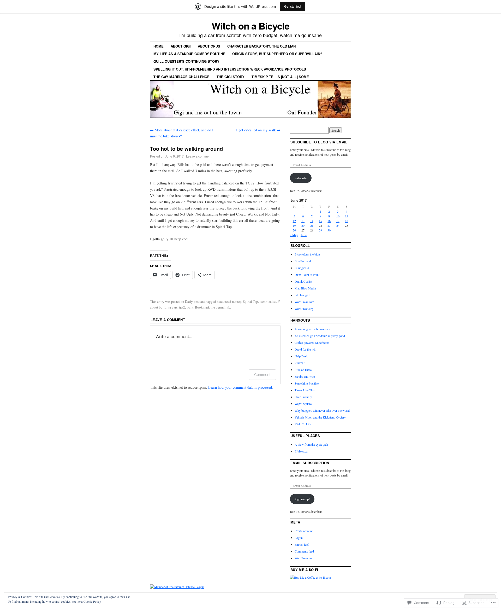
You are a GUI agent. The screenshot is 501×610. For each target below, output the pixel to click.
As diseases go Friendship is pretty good (320, 336)
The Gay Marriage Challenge (181, 76)
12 (294, 221)
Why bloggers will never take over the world (322, 410)
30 (329, 230)
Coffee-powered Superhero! (312, 342)
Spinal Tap (250, 301)
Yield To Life (303, 424)
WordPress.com (304, 302)
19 (294, 225)
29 (320, 230)
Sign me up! (302, 499)
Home (158, 46)
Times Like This (305, 390)
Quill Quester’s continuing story (186, 61)
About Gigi (181, 46)
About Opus (209, 46)
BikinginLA (302, 268)
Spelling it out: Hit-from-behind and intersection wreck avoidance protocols (229, 69)
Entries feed (302, 544)
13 (303, 221)
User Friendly (303, 397)
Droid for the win (305, 349)
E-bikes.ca (301, 451)
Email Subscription (309, 462)
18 (346, 221)
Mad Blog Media (305, 288)
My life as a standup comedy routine (189, 53)
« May (294, 235)
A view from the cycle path (311, 444)
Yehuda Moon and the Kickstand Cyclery (320, 417)
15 (320, 221)
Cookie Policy (92, 601)
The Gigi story (230, 76)
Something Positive (307, 383)
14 (311, 221)
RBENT (300, 363)
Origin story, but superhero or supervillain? (277, 53)
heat (220, 301)
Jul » (304, 235)
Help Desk (301, 356)
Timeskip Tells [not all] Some (280, 76)
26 (294, 230)
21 (311, 225)
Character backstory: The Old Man (261, 46)
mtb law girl (302, 295)
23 (329, 225)
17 (337, 221)
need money (232, 301)
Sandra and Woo (305, 376)
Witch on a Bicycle (250, 25)
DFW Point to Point (307, 274)
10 (337, 216)
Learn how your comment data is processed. (240, 387)
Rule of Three (303, 370)
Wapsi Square (303, 404)
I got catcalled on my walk (258, 129)
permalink (223, 307)
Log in (299, 538)
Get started (292, 6)
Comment (262, 374)
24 (337, 225)
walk (190, 307)
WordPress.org (304, 308)
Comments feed (304, 551)
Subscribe (301, 178)
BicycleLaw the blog (307, 254)
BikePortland (303, 261)
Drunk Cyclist (303, 281)
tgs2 (182, 307)
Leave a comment (198, 156)
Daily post (192, 301)
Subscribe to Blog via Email (319, 142)
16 (329, 221)
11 (346, 216)
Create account (304, 531)
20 (303, 225)
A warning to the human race (312, 329)
